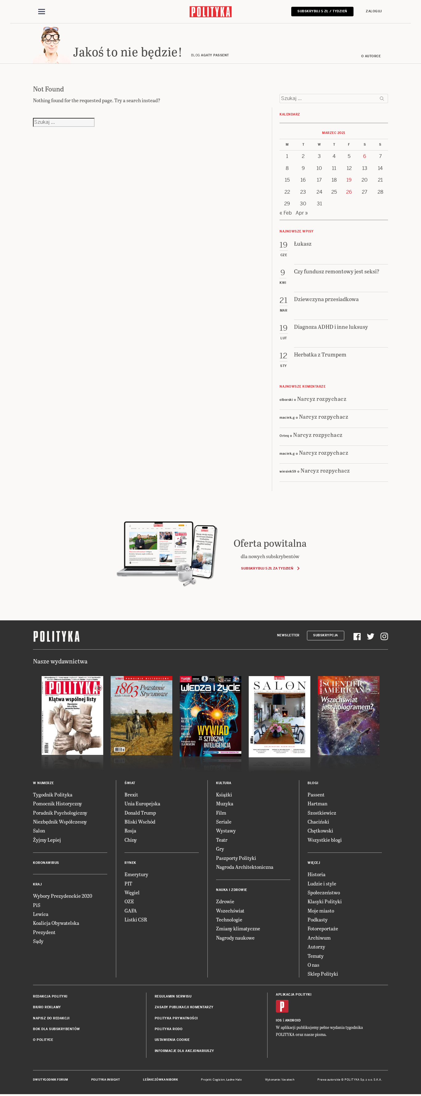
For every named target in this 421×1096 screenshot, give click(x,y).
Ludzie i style (322, 883)
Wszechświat (230, 910)
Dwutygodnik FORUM (50, 1080)
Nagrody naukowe (235, 937)
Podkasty (318, 919)
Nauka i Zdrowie (231, 890)
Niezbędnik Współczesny (60, 821)
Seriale (223, 821)
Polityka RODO (169, 1029)
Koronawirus (46, 863)
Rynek (130, 863)
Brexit (131, 794)
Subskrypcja (325, 635)
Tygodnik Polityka (52, 794)
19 (349, 180)
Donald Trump (140, 812)
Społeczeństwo (324, 892)
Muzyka (224, 803)
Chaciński (318, 821)
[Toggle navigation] (41, 11)
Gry (220, 848)
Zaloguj (374, 11)
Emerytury (136, 874)
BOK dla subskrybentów (56, 1029)
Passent (316, 794)
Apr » (302, 213)
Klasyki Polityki (325, 901)
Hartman (317, 803)
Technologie (229, 919)
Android (293, 1020)
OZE (129, 901)
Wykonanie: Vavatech (280, 1080)
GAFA (131, 910)
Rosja (130, 830)
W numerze (43, 783)
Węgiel (132, 892)
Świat (130, 783)
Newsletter (288, 635)
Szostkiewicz (322, 812)
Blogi (313, 783)
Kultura (223, 783)
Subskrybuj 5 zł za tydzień (267, 568)
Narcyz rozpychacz (322, 398)
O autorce (371, 56)
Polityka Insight (105, 1080)
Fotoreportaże (323, 928)
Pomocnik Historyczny (57, 803)
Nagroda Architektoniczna (244, 866)
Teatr (221, 839)
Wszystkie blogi (325, 839)
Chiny (131, 839)
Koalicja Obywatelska (56, 922)
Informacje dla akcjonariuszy (184, 1051)
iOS (279, 1020)
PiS (36, 905)
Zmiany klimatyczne (238, 928)
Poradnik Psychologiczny (60, 812)
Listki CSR (136, 919)
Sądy (38, 941)
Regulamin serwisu (173, 996)
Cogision (219, 1080)
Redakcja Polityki (50, 996)
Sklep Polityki (323, 973)
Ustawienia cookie (172, 1040)
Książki (224, 794)
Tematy (316, 955)
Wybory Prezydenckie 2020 (62, 895)
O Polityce (43, 1040)
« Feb (286, 213)
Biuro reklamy (47, 1007)
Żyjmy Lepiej (47, 839)
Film (221, 812)
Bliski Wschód (140, 821)
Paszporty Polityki (236, 857)
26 (349, 192)
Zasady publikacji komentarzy (184, 1007)
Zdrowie (225, 901)
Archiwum (319, 937)
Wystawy (226, 830)
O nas (313, 964)
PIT (128, 883)
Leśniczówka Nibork (160, 1080)
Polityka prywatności (176, 1018)
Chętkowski (320, 830)
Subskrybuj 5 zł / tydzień (322, 11)
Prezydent (44, 932)
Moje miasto (321, 910)
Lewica (40, 913)
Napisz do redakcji (51, 1018)
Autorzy (316, 946)
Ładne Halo (234, 1080)
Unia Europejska (142, 803)
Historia (316, 874)
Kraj (37, 884)
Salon (39, 830)
